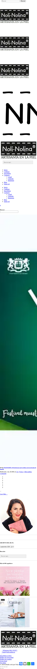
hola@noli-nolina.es (8, 652)
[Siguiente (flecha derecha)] (3, 668)
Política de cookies (6, 659)
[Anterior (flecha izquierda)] (1, 668)
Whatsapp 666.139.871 (9, 650)
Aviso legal (3, 661)
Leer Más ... (3, 494)
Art (17, 472)
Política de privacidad (6, 657)
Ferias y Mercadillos (25, 472)
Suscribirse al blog (5, 656)
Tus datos (3, 663)
